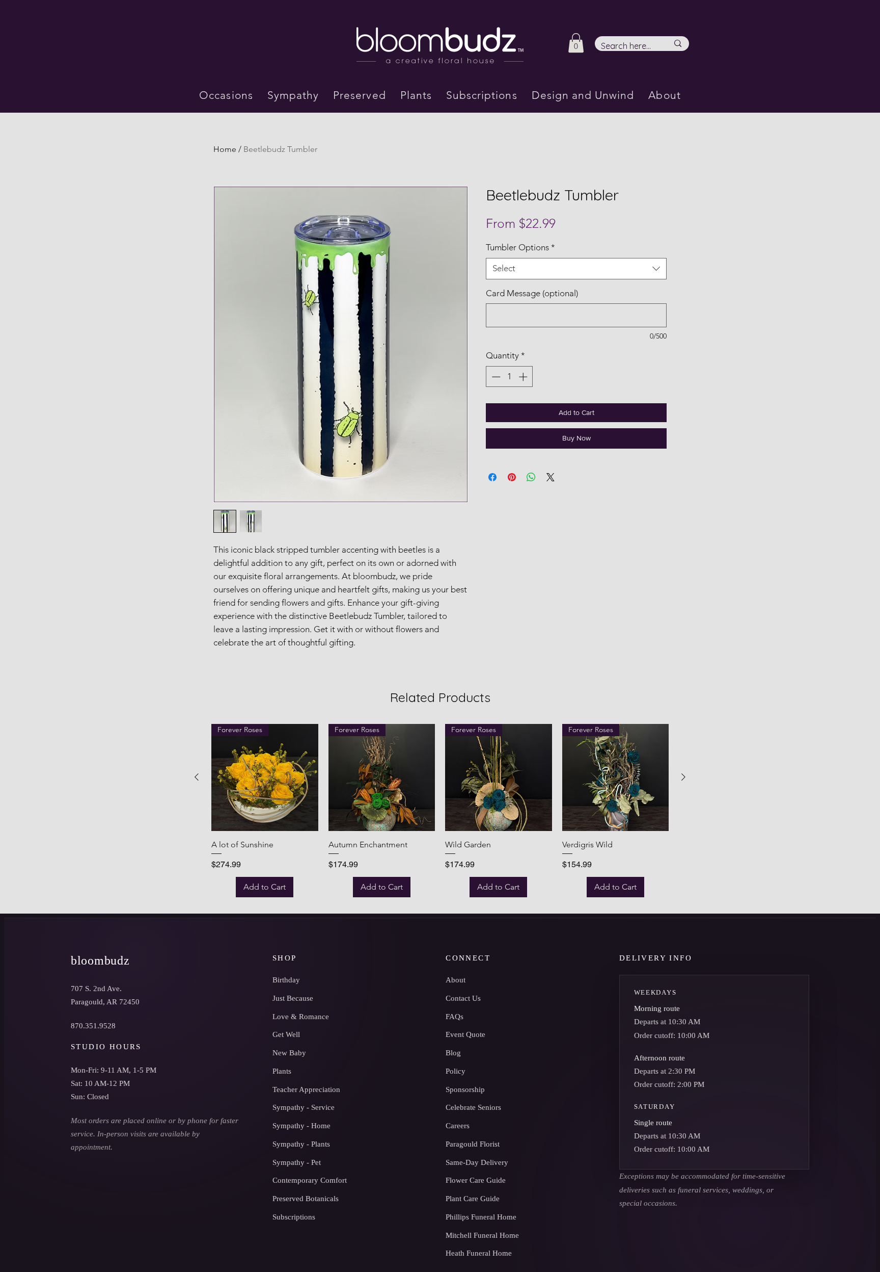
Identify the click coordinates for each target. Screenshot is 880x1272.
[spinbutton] (509, 377)
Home (224, 149)
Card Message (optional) (532, 293)
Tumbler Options (520, 247)
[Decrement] (495, 377)
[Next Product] (683, 777)
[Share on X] (550, 477)
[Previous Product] (196, 777)
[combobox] (576, 268)
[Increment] (524, 377)
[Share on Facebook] (492, 477)
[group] (440, 810)
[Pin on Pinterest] (512, 477)
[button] (576, 43)
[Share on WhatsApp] (531, 477)
